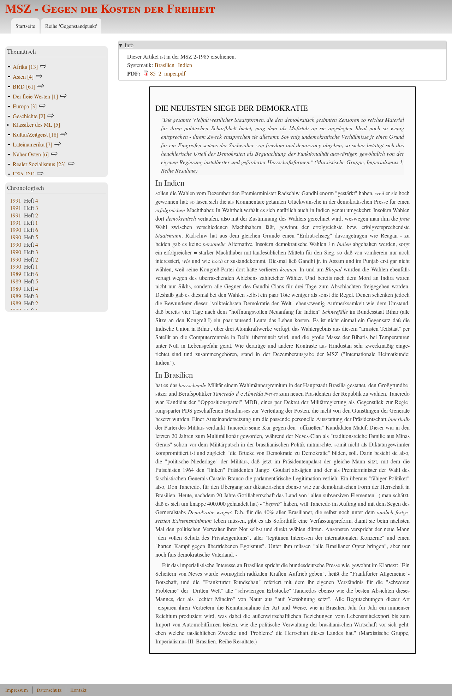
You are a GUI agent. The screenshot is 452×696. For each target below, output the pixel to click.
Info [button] (129, 45)
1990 (15, 229)
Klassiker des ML (36, 124)
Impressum (16, 690)
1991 (15, 200)
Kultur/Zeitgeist (35, 134)
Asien (23, 76)
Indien (185, 64)
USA (24, 174)
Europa (25, 106)
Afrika (25, 66)
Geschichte (29, 116)
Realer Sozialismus (39, 164)
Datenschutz (49, 690)
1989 (15, 273)
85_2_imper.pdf (167, 73)
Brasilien (164, 64)
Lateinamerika (32, 144)
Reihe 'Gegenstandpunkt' (71, 25)
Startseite (25, 25)
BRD (24, 86)
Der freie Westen (35, 96)
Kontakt (78, 690)
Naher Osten (31, 154)
